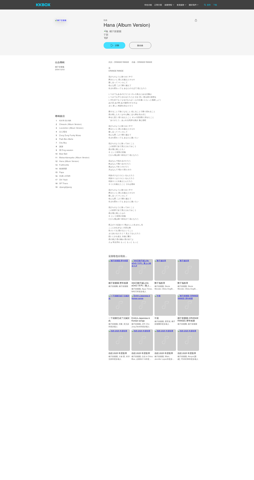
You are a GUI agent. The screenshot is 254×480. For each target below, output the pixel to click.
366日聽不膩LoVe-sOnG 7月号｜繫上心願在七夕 (141, 285)
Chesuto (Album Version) (70, 124)
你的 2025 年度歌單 (117, 353)
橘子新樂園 (115, 31)
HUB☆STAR (64, 176)
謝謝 (61, 146)
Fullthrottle (64, 165)
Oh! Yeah (63, 179)
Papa (61, 172)
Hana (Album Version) (69, 161)
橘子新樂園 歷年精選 (118, 282)
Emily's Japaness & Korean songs (140, 319)
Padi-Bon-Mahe (66, 139)
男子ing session (66, 150)
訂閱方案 (158, 4)
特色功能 (148, 4)
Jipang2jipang (65, 187)
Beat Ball (63, 153)
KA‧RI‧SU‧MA (65, 120)
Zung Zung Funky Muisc (70, 135)
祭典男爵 (63, 168)
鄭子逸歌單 (160, 282)
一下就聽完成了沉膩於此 (119, 319)
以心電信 (63, 131)
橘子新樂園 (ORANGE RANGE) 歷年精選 (188, 319)
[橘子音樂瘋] (60, 20)
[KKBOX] (43, 5)
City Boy (63, 142)
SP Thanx (63, 183)
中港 (157, 318)
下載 (215, 4)
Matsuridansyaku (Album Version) (74, 157)
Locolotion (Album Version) (71, 128)
